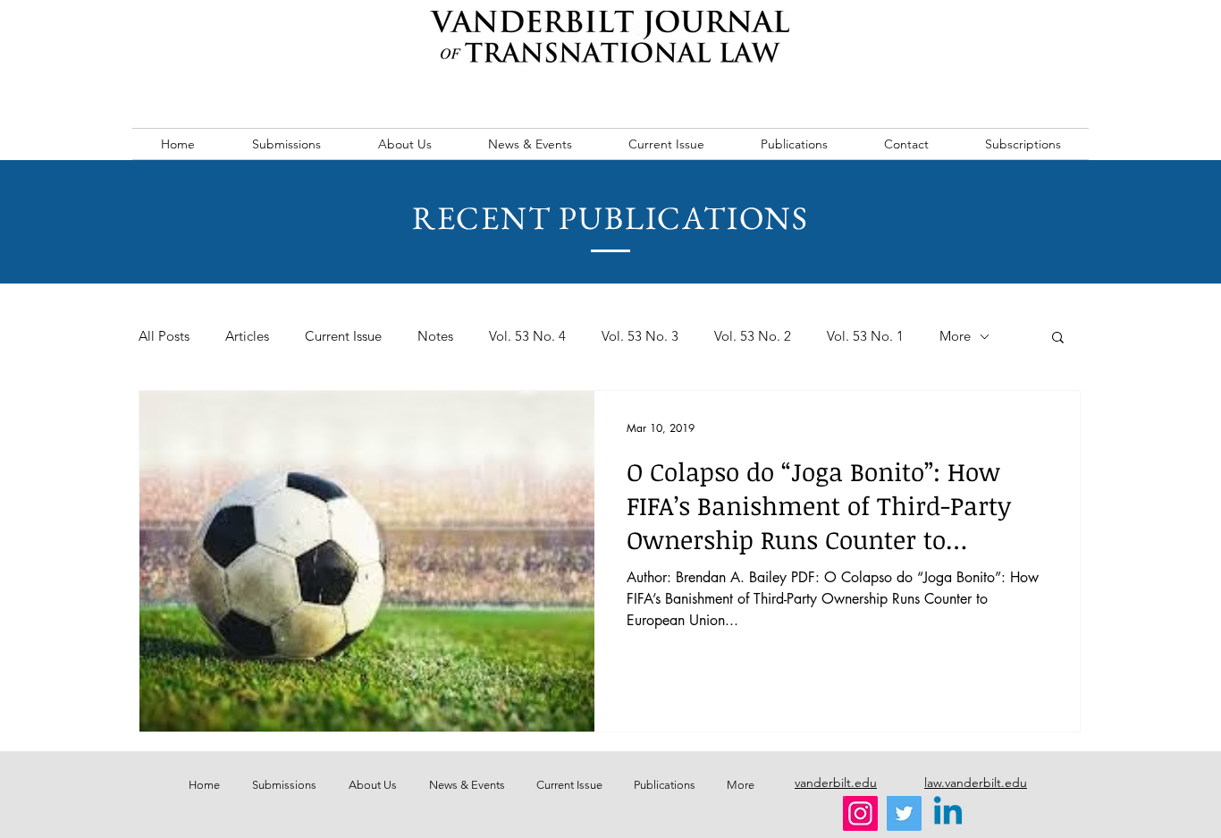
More (955, 336)
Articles (247, 336)
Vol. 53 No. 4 (527, 336)
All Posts (164, 336)
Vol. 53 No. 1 (865, 336)
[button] (1057, 338)
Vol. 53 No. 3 (640, 336)
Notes (435, 336)
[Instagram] (860, 813)
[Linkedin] (947, 813)
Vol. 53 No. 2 (752, 336)
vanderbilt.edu (836, 783)
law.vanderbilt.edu (975, 783)
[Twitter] (904, 813)
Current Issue (343, 336)
